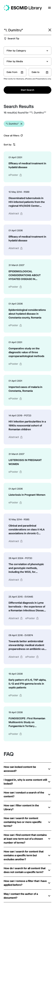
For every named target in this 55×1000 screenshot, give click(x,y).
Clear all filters (11, 135)
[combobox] (27, 51)
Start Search (27, 89)
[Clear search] (49, 29)
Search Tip (13, 38)
